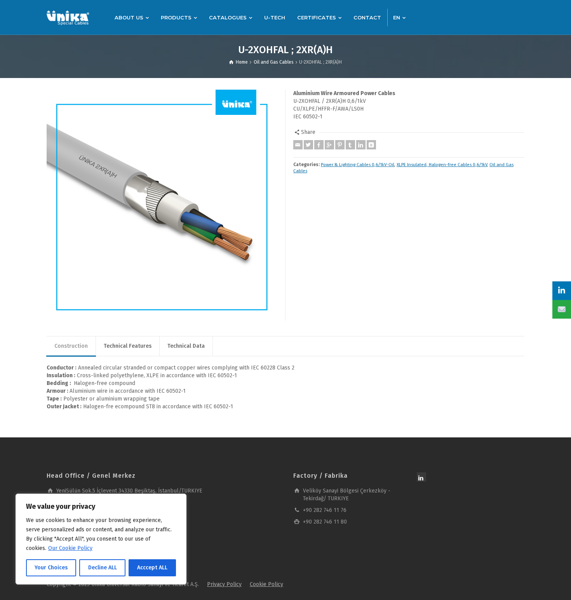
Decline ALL (102, 567)
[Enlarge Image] (162, 205)
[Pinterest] (340, 144)
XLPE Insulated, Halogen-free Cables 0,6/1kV (442, 164)
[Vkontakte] (371, 144)
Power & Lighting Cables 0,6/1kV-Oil (357, 164)
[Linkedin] (361, 144)
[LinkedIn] (561, 290)
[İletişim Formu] (561, 309)
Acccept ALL (152, 567)
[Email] (298, 144)
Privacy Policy (224, 584)
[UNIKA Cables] (68, 17)
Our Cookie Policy (70, 548)
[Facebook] (319, 144)
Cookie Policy (266, 584)
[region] (101, 539)
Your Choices (51, 567)
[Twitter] (308, 144)
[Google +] (329, 144)
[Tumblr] (350, 144)
